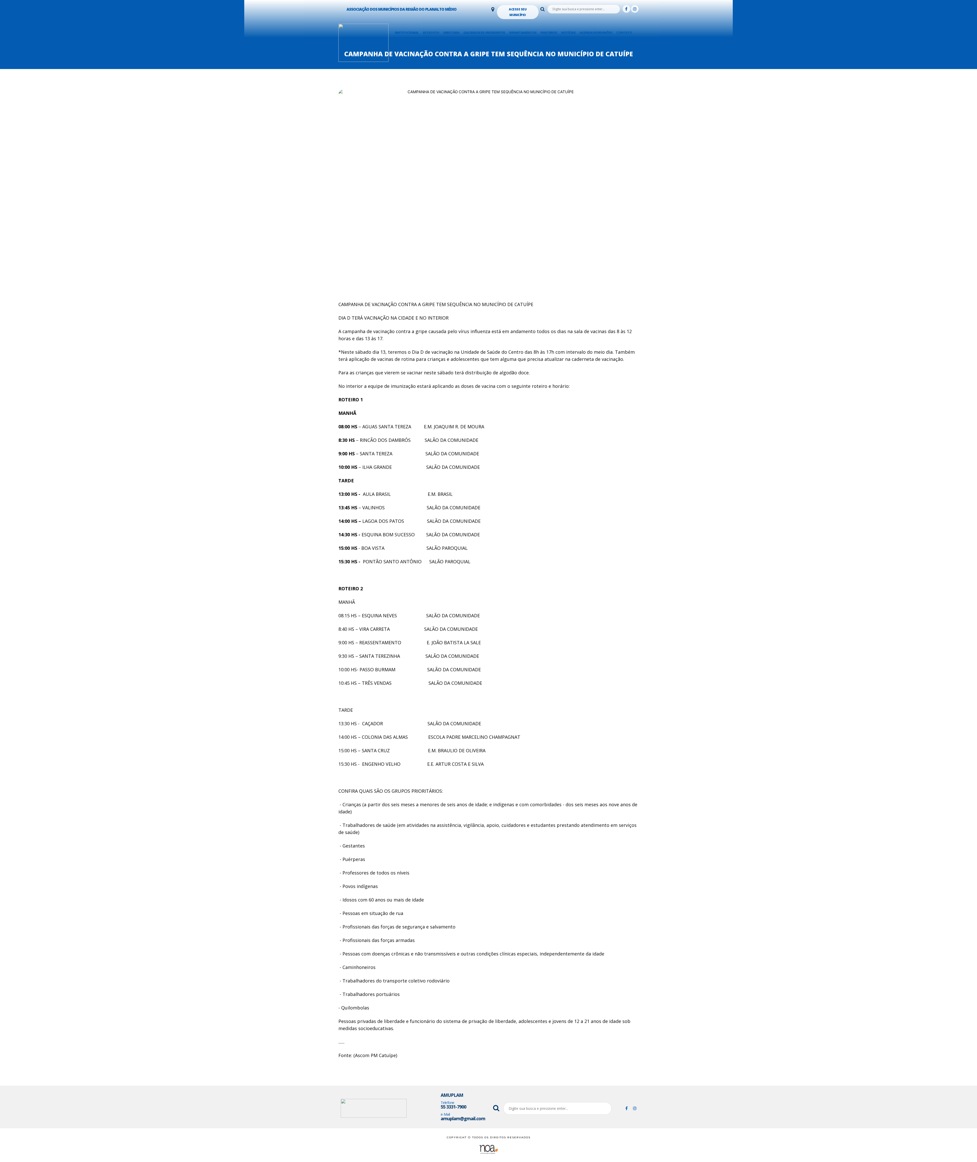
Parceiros (548, 32)
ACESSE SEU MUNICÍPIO (517, 12)
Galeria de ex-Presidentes (484, 32)
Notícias (568, 32)
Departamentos (522, 32)
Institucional (407, 32)
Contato (624, 32)
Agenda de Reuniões (596, 32)
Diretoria (451, 32)
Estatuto (431, 32)
